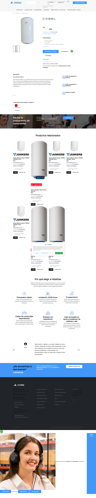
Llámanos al (47, 61)
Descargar (17, 110)
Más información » (46, 46)
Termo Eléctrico (18, 13)
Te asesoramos (36, 491)
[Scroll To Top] (94, 497)
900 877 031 (22, 172)
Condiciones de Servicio (68, 427)
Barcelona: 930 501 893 (19, 404)
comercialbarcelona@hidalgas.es (21, 417)
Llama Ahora (6, 491)
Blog (56, 398)
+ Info (15, 172)
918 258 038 (51, 2)
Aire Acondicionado (42, 389)
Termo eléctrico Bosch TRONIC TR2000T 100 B (74, 158)
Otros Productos (41, 408)
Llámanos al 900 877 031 (74, 366)
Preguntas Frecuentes (60, 401)
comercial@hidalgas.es (19, 415)
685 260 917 (61, 2)
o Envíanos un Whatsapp (62, 1)
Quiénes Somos (58, 395)
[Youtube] (73, 400)
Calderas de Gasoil (41, 395)
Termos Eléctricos (41, 401)
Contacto (57, 404)
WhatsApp (16, 407)
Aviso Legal (52, 427)
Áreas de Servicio (59, 389)
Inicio (13, 13)
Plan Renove (78, 427)
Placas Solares (40, 404)
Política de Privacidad (56, 427)
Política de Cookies (36, 250)
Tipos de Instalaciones (60, 392)
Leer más (14, 95)
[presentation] (14, 350)
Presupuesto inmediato (80, 2)
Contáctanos (68, 117)
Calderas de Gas (41, 392)
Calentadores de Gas (42, 398)
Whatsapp (48, 55)
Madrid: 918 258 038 (18, 402)
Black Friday (81, 427)
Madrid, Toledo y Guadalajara (52, 1)
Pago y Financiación (73, 427)
